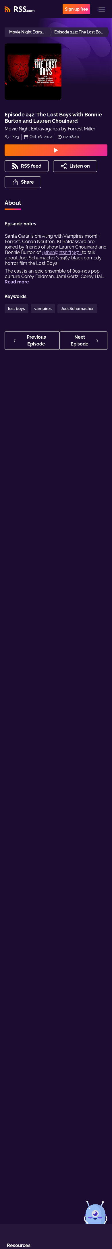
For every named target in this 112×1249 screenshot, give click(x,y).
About (13, 202)
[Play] (56, 150)
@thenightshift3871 (62, 252)
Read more (17, 282)
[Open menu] (101, 9)
